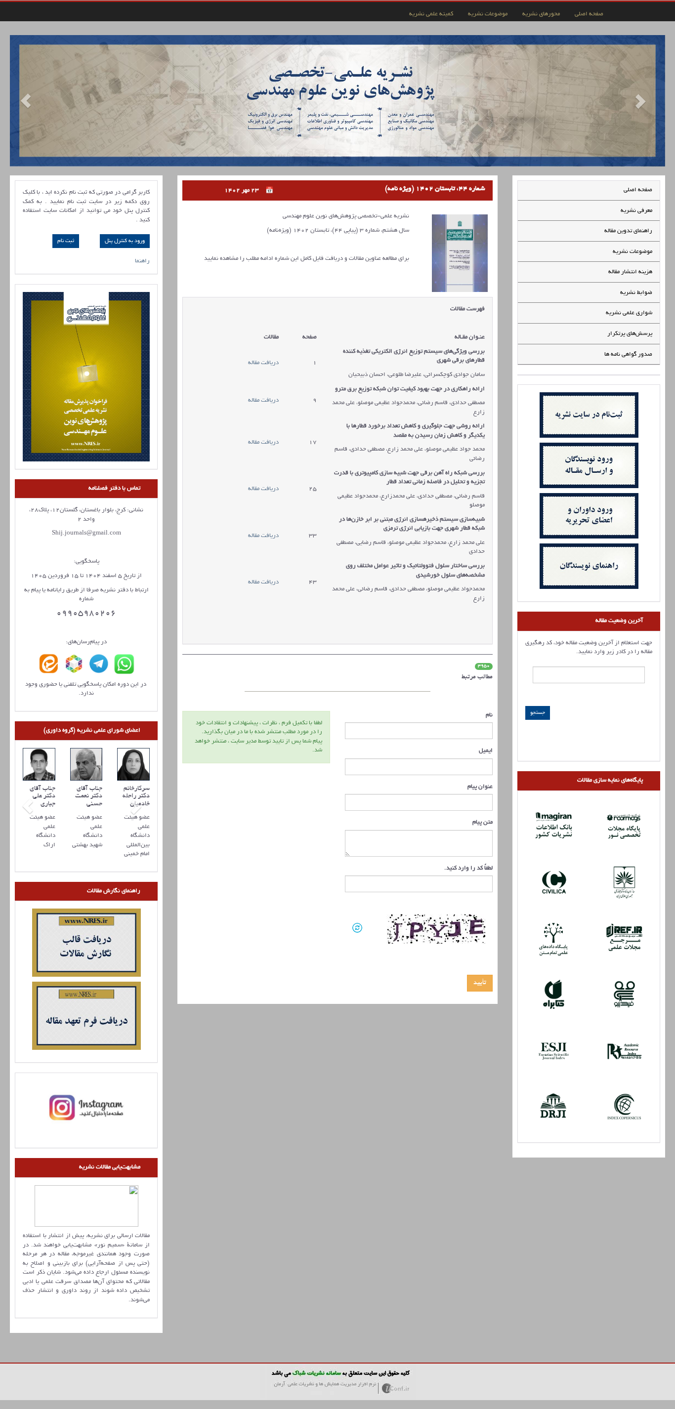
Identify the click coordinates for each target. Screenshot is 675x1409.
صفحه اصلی (589, 14)
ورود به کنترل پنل (125, 241)
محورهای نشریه (541, 14)
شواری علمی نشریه (629, 313)
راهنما (142, 261)
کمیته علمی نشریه (431, 14)
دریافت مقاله (263, 363)
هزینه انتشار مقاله (630, 272)
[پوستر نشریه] (86, 376)
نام (489, 715)
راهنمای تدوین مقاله (628, 231)
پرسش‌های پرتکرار (629, 334)
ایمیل (486, 750)
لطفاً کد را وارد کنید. (468, 868)
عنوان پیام (480, 787)
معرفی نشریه (636, 210)
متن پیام (482, 822)
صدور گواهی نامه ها (628, 354)
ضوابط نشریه (636, 293)
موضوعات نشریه (487, 14)
